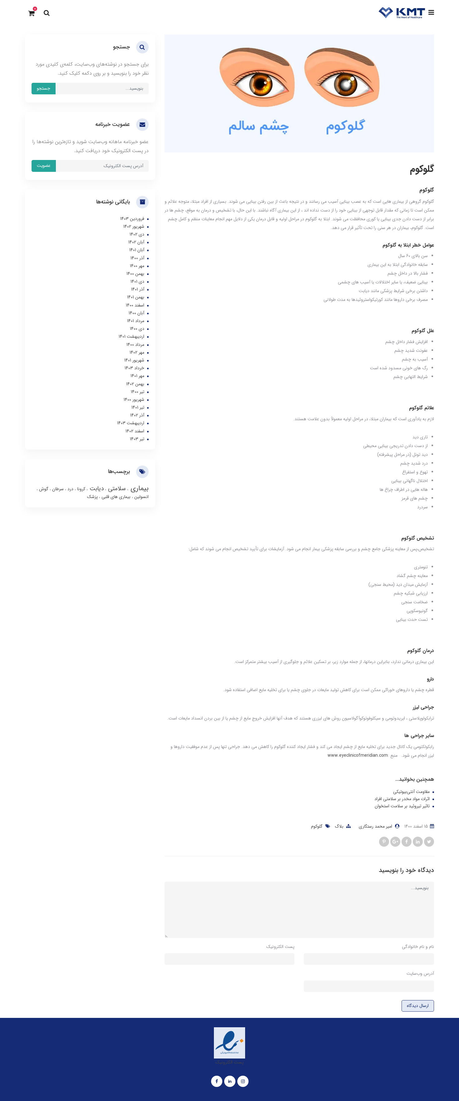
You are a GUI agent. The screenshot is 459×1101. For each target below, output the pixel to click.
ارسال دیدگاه (418, 1005)
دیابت (96, 488)
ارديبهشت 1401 (131, 336)
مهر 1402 (137, 352)
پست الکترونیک (280, 946)
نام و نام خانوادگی (418, 946)
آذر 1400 (137, 258)
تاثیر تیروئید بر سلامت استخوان (402, 806)
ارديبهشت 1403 (130, 423)
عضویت (44, 165)
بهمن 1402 (135, 384)
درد (69, 489)
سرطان (57, 489)
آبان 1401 (136, 250)
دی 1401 (137, 281)
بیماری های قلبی (115, 496)
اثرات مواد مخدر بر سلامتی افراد (402, 799)
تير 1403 (137, 439)
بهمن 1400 (135, 273)
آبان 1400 (136, 313)
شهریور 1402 (133, 226)
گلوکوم (317, 826)
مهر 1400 (137, 265)
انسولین (141, 496)
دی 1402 (137, 234)
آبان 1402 (136, 242)
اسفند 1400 (135, 305)
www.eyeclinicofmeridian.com (358, 755)
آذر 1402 (137, 415)
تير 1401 (137, 407)
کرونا (80, 489)
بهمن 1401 (135, 297)
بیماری (138, 488)
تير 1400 (137, 391)
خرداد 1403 (134, 368)
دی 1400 (137, 328)
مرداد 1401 (135, 320)
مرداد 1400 (135, 344)
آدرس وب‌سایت (420, 973)
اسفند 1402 (135, 431)
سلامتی (116, 488)
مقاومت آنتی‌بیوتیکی (411, 792)
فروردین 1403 (132, 218)
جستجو (43, 88)
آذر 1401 (137, 289)
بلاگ (339, 826)
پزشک (92, 496)
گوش (43, 489)
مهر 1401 (137, 375)
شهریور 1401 (134, 360)
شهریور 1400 (134, 399)
